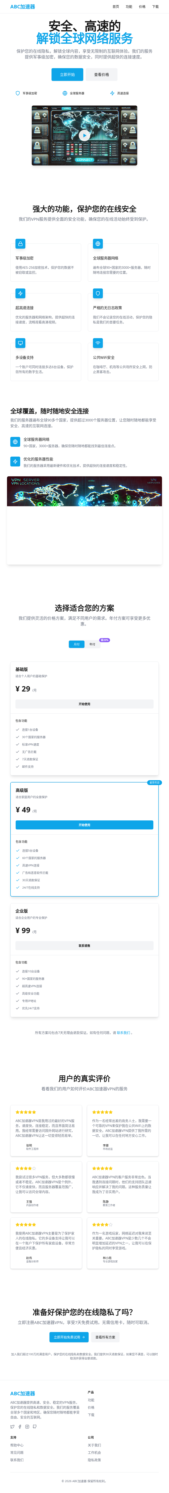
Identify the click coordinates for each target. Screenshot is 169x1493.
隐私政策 (94, 1460)
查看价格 (101, 74)
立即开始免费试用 (67, 1337)
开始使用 (84, 704)
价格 (142, 6)
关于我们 (94, 1445)
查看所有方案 (105, 1337)
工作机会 (94, 1452)
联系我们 (124, 1032)
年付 (94, 643)
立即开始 (67, 74)
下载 (155, 6)
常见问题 (16, 1452)
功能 (129, 6)
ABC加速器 (79, 1481)
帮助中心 (16, 1445)
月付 (77, 644)
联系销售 (84, 945)
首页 (116, 6)
